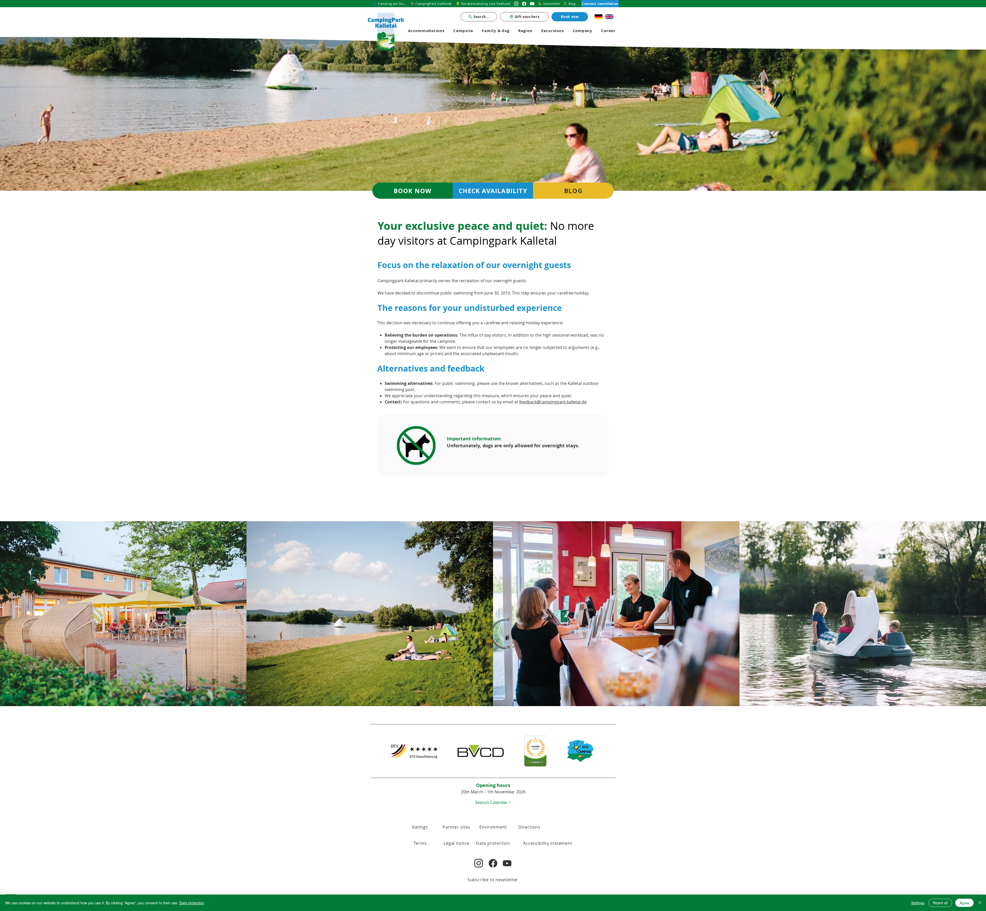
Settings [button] (917, 902)
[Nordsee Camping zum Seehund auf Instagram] (516, 3)
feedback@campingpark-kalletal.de (552, 402)
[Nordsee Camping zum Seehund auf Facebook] (524, 3)
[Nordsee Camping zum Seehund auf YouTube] (532, 3)
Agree (964, 902)
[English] (609, 17)
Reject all (940, 902)
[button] (493, 802)
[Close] (980, 903)
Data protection (191, 902)
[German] (598, 17)
